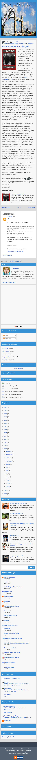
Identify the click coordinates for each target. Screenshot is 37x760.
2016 (5, 429)
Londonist (7, 628)
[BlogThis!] (5, 187)
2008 (5, 494)
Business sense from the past (15, 46)
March (7, 480)
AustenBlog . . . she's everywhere (13, 587)
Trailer (6, 696)
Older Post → (31, 207)
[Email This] (3, 187)
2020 (5, 417)
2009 (5, 490)
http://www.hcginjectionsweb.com (22, 750)
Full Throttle (5, 351)
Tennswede (7, 720)
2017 (5, 426)
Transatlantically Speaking (11, 657)
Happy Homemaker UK (10, 615)
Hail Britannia (7, 611)
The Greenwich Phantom (10, 648)
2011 (5, 445)
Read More (32, 202)
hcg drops (24, 752)
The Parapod (7, 694)
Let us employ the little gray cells (18, 503)
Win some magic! (14, 535)
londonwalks (7, 688)
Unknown (9, 216)
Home (18, 207)
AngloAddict (18, 749)
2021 (5, 414)
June (7, 470)
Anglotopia (7, 582)
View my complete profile (9, 282)
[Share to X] (7, 187)
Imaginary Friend (6, 357)
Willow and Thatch (9, 667)
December (8, 451)
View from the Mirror (9, 662)
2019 (5, 420)
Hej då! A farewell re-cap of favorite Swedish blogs (17, 717)
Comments (8, 338)
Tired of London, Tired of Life (12, 652)
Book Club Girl (8, 712)
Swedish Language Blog (11, 716)
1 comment (30, 43)
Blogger (30, 749)
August (8, 464)
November (8, 454)
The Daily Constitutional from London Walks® (16, 643)
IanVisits (6, 620)
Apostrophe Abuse (9, 706)
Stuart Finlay (7, 43)
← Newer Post (6, 207)
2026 (5, 407)
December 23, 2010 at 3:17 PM (15, 251)
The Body (4, 359)
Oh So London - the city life (11, 633)
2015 (5, 433)
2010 (5, 449)
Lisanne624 (15, 42)
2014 (5, 436)
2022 (5, 410)
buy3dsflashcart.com (15, 752)
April (7, 477)
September (9, 461)
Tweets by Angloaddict (8, 737)
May (7, 474)
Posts (6, 335)
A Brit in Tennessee (9, 577)
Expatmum (7, 601)
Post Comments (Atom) (15, 261)
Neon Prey (5, 348)
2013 (5, 439)
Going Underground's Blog (11, 606)
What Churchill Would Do (18, 43)
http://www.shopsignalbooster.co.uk (18, 753)
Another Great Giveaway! (16, 513)
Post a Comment (7, 255)
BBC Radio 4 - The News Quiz (12, 678)
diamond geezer (8, 596)
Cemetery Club (8, 591)
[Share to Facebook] (8, 187)
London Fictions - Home (10, 625)
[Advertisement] (18, 304)
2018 (5, 423)
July (7, 467)
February (8, 483)
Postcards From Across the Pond (13, 638)
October (8, 458)
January (8, 486)
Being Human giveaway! (16, 556)
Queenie (4, 354)
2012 (5, 442)
